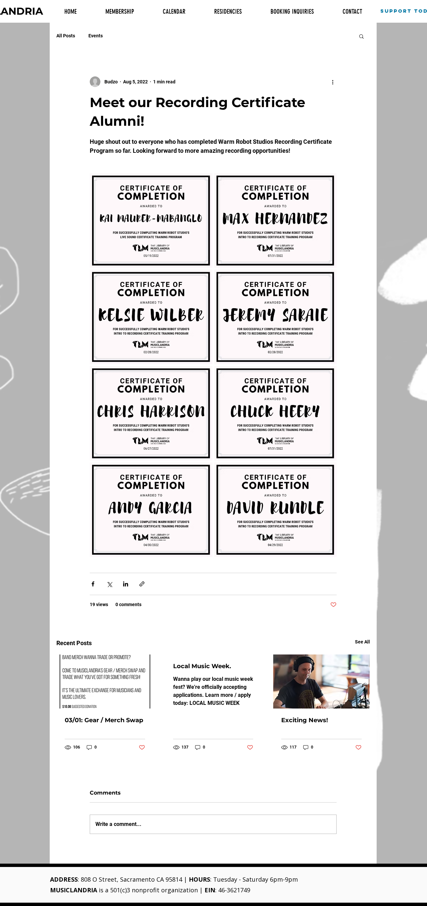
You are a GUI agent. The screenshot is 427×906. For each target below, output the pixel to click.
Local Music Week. (202, 666)
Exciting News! (304, 720)
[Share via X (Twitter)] (109, 584)
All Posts (65, 35)
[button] (361, 36)
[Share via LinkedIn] (125, 584)
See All (362, 641)
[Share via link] (142, 584)
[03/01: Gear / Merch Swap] (105, 681)
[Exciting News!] (321, 681)
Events (95, 35)
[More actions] (333, 82)
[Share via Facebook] (93, 584)
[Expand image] (151, 220)
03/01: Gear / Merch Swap (104, 720)
